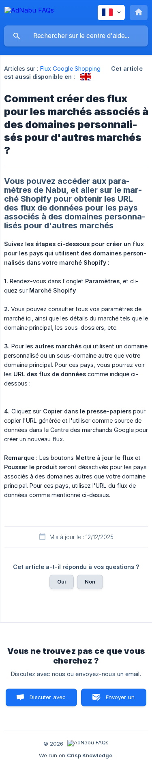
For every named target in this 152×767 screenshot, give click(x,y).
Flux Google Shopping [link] (70, 68)
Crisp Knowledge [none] (89, 755)
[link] (85, 76)
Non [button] (90, 581)
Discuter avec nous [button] (48, 700)
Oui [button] (61, 581)
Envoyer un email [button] (120, 700)
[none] (29, 11)
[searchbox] (76, 35)
